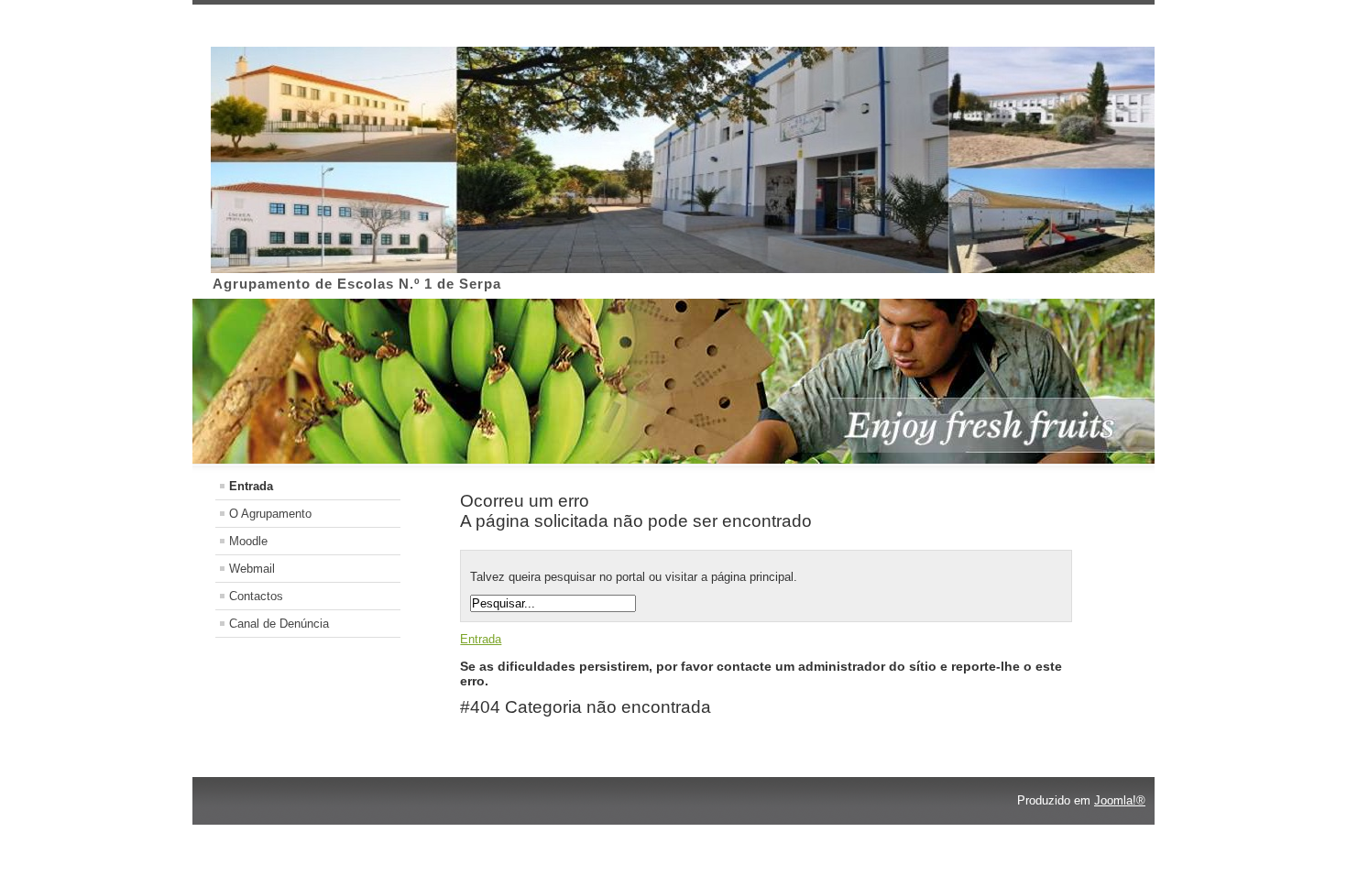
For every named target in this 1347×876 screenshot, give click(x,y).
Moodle (248, 541)
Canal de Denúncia (279, 623)
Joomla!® (1119, 800)
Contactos (256, 596)
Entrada (251, 486)
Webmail (252, 568)
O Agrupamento (270, 513)
